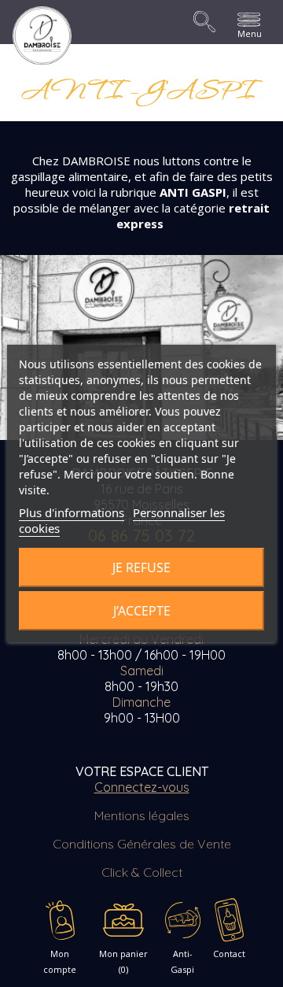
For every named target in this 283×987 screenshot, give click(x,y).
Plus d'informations (71, 512)
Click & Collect (141, 872)
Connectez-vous (141, 787)
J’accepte (142, 610)
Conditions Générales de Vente (142, 844)
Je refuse (141, 567)
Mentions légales (141, 815)
